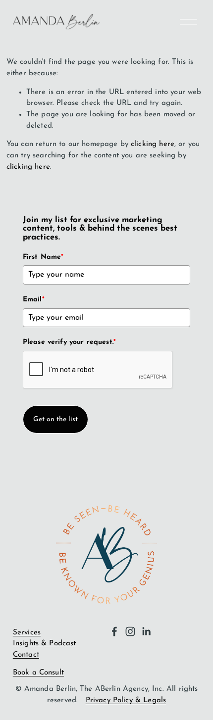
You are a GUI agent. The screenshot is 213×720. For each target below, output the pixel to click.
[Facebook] (114, 631)
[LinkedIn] (146, 631)
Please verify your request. (69, 342)
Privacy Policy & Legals (126, 700)
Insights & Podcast (44, 643)
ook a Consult (40, 672)
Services (27, 632)
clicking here (152, 144)
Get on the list (55, 419)
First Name (43, 257)
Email (34, 299)
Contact (26, 655)
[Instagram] (130, 631)
